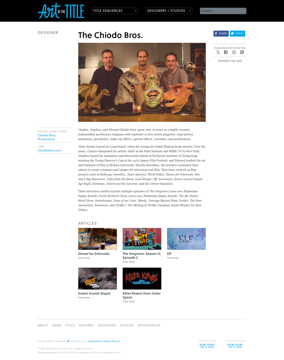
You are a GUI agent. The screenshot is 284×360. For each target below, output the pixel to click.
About (43, 325)
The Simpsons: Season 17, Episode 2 (142, 255)
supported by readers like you (104, 341)
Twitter (218, 52)
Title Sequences (108, 10)
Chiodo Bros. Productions (47, 137)
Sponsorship (148, 325)
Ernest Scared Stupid (94, 293)
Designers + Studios (166, 10)
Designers (107, 325)
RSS (242, 52)
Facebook (226, 52)
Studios (126, 325)
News (56, 325)
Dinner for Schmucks (94, 253)
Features (86, 325)
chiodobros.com (49, 150)
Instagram (234, 52)
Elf (169, 253)
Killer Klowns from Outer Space (141, 295)
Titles (70, 325)
